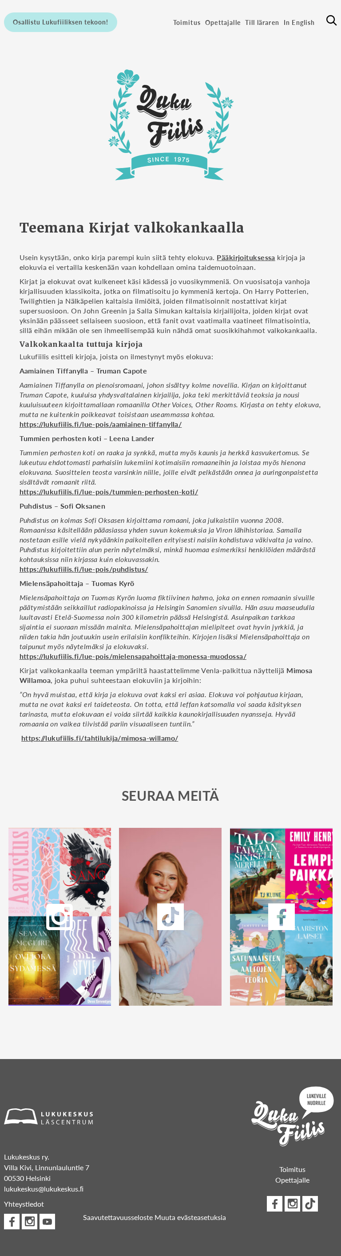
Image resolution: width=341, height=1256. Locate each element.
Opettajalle (223, 22)
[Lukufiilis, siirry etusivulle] (170, 122)
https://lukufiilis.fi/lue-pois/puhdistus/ (84, 569)
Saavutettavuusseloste (118, 1217)
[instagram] (59, 917)
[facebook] (281, 917)
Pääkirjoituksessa (246, 257)
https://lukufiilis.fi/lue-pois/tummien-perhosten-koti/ (109, 491)
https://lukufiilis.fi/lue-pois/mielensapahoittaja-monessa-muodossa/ (133, 656)
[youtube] (47, 1221)
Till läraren (262, 22)
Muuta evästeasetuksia (190, 1217)
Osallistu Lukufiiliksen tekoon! (60, 21)
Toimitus (187, 22)
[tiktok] (310, 1204)
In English (299, 22)
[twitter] (170, 917)
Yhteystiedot (24, 1204)
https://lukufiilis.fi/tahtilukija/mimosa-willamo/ (99, 738)
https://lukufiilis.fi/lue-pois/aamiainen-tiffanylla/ (101, 424)
